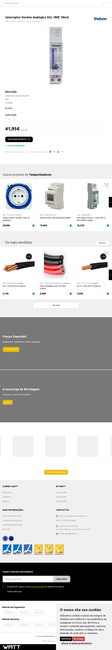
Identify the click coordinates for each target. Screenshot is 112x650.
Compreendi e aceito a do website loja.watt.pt (35, 587)
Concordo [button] (66, 639)
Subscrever (61, 579)
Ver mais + (9, 108)
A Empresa (7, 492)
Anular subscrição (14, 591)
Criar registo (61, 497)
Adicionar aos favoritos (14, 152)
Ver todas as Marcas (56, 472)
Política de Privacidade (12, 516)
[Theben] (100, 18)
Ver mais (56, 305)
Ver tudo (102, 243)
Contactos (7, 497)
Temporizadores (11, 3)
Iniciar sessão (61, 492)
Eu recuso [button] (78, 639)
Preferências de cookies (12, 525)
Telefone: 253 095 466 (69, 526)
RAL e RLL (7, 529)
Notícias (6, 501)
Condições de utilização (12, 520)
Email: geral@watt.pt (68, 534)
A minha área (61, 501)
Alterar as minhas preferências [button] (76, 643)
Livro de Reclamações (45, 636)
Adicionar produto (17, 139)
